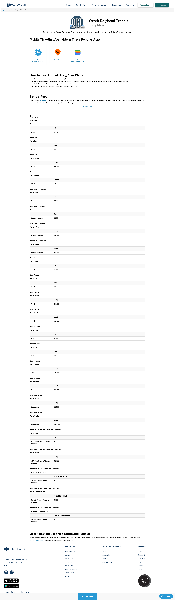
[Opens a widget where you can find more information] (166, 596)
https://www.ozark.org (37, 540)
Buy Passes (87, 596)
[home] (16, 5)
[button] (69, 5)
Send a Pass (43, 100)
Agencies (5, 10)
